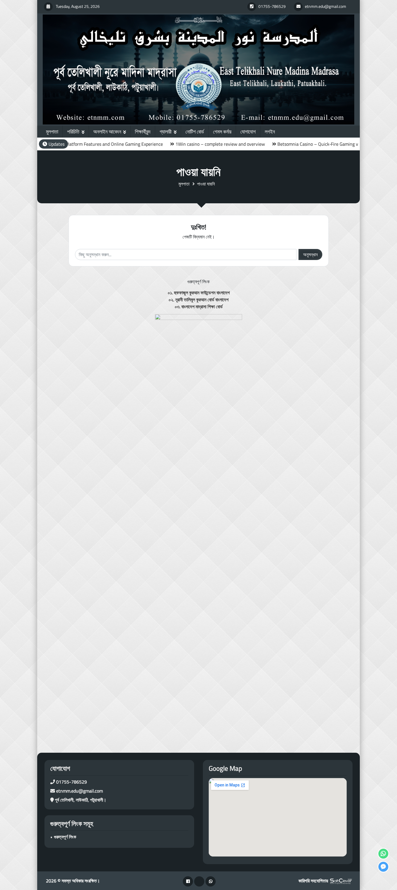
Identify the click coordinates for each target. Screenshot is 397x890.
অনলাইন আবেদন (107, 132)
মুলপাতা (52, 132)
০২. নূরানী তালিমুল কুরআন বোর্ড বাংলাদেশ (198, 299)
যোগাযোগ (248, 132)
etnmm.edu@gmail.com (79, 790)
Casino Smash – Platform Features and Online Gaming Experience (74, 143)
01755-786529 (71, 781)
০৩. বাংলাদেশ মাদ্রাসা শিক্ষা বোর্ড (199, 306)
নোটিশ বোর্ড (194, 132)
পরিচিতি (73, 132)
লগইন (270, 132)
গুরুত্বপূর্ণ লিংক (65, 836)
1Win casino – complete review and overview (196, 143)
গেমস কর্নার (222, 132)
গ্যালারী (165, 132)
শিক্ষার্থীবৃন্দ (143, 132)
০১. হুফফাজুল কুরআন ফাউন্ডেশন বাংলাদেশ (199, 292)
